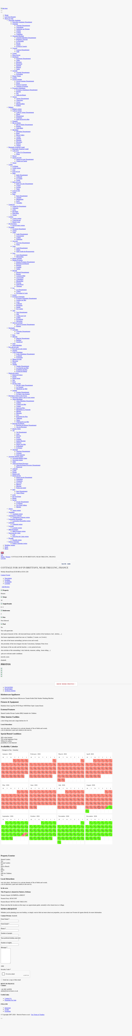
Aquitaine (11, 512)
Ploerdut (18, 140)
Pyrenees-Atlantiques (18, 88)
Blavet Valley (20, 135)
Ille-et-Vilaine (16, 123)
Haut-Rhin (15, 213)
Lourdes (18, 267)
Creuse (14, 53)
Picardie (11, 538)
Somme (14, 390)
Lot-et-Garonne (17, 79)
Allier (14, 462)
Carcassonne (20, 236)
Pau (17, 93)
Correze (14, 48)
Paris (13, 194)
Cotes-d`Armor (17, 111)
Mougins (19, 413)
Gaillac (18, 317)
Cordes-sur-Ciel (21, 316)
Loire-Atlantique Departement (25, 354)
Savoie (14, 500)
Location (7, 583)
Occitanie (11, 227)
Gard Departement (22, 248)
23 (18, 772)
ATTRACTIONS (10, 691)
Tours (18, 189)
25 (26, 772)
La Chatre (19, 178)
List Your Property (10, 17)
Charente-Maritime (18, 36)
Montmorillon (20, 104)
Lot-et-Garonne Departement (25, 81)
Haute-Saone (16, 378)
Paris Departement (21, 196)
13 (7, 768)
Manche (14, 336)
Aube (14, 210)
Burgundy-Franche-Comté (17, 147)
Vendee (14, 364)
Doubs (14, 376)
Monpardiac (20, 257)
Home (6, 15)
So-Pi (18, 201)
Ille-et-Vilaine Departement (24, 124)
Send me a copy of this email (12, 980)
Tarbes (18, 269)
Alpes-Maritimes (17, 399)
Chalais (18, 31)
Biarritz (18, 91)
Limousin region (17, 524)
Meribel (18, 507)
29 (15, 776)
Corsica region (16, 218)
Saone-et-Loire (16, 157)
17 (22, 768)
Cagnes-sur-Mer (21, 404)
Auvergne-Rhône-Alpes (19, 458)
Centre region (16, 168)
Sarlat (18, 69)
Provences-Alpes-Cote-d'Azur (18, 396)
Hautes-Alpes (16, 429)
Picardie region (17, 540)
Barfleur (18, 340)
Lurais (18, 180)
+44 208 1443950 (6, 989)
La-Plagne (19, 503)
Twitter (7, 1009)
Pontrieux (19, 117)
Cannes (18, 406)
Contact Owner (5, 575)
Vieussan (19, 286)
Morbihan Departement (23, 131)
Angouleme (19, 27)
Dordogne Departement (23, 58)
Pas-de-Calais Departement (24, 385)
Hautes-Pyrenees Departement (25, 262)
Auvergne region (17, 460)
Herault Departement (22, 272)
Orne (13, 343)
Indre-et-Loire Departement (24, 184)
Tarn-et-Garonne (17, 323)
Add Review (6, 587)
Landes (14, 77)
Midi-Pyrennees (13, 529)
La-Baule (19, 356)
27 (7, 776)
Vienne (14, 97)
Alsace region (16, 510)
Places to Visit (9, 18)
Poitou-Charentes (14, 542)
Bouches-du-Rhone (18, 423)
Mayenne (15, 361)
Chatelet (18, 197)
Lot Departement (21, 290)
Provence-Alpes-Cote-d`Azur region (23, 397)
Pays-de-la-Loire (14, 347)
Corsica (11, 217)
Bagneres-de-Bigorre (22, 263)
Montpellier (19, 281)
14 (11, 768)
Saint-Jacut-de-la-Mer (22, 119)
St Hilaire (15, 166)
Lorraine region (17, 528)
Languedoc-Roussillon (15, 519)
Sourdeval (19, 342)
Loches (18, 187)
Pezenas (18, 283)
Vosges (14, 215)
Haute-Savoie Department (24, 477)
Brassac (18, 326)
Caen (17, 333)
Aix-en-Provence (21, 427)
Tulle (17, 51)
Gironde (14, 71)
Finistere (15, 121)
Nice (17, 415)
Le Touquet (19, 387)
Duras (18, 83)
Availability (8, 582)
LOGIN (3, 558)
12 (3, 768)
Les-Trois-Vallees (21, 505)
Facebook (8, 1011)
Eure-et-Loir (16, 171)
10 (22, 764)
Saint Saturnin (20, 455)
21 (11, 772)
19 (3, 772)
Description (8, 578)
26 (3, 776)
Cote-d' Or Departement (23, 152)
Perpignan (19, 305)
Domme (18, 65)
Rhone (14, 498)
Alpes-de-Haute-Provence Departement (28, 465)
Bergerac (19, 62)
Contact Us (8, 998)
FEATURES (8, 689)
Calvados (15, 329)
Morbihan (15, 130)
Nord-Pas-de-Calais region (20, 536)
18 (26, 768)
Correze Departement (22, 50)
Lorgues (18, 439)
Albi (17, 314)
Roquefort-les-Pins (22, 416)
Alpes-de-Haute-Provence (20, 463)
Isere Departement (21, 491)
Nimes (18, 250)
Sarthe (14, 363)
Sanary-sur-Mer (21, 444)
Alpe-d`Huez (20, 493)
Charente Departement (23, 25)
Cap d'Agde (20, 277)
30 (18, 776)
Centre (11, 164)
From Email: (5, 924)
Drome (14, 472)
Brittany (11, 107)
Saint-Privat (19, 284)
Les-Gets (19, 482)
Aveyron (15, 241)
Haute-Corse (16, 222)
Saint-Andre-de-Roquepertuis (25, 251)
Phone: (3, 928)
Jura (13, 380)
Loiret (14, 192)
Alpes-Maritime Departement (25, 401)
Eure (13, 335)
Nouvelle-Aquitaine (15, 20)
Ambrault (19, 177)
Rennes (18, 126)
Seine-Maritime (17, 345)
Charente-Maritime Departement (26, 38)
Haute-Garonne (17, 258)
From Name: (5, 919)
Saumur (14, 350)
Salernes (18, 442)
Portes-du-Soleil (21, 488)
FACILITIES (9, 687)
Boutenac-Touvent (22, 39)
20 (7, 772)
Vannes (18, 145)
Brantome (19, 64)
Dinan (18, 114)
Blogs (6, 548)
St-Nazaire (19, 357)
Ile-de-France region (18, 225)
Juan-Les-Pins (20, 408)
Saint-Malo (19, 128)
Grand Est (12, 204)
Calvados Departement (23, 331)
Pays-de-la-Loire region (19, 349)
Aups (18, 434)
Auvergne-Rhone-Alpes (16, 456)
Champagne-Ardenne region (21, 517)
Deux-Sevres (16, 55)
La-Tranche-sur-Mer (22, 368)
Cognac (18, 32)
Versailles (19, 203)
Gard (13, 246)
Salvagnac (19, 321)
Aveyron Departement (23, 243)
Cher (13, 170)
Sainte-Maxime (21, 441)
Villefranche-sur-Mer (22, 422)
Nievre (14, 156)
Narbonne (19, 239)
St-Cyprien (19, 309)
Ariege (14, 230)
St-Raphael (19, 446)
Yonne (14, 163)
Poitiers (18, 105)
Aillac (18, 60)
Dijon (18, 154)
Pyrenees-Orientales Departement (26, 298)
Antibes (18, 402)
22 (15, 772)
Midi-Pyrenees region (19, 531)
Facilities (7, 580)
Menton (18, 411)
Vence (18, 420)
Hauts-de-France (14, 373)
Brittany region (17, 109)
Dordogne (15, 57)
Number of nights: (6, 943)
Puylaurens (19, 319)
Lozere (14, 295)
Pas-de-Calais (16, 383)
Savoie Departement (22, 502)
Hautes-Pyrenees (17, 260)
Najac (18, 244)
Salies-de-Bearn (21, 95)
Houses (72, 561)
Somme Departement (22, 392)
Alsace (11, 509)
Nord (14, 382)
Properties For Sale (10, 1000)
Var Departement (21, 432)
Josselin (18, 138)
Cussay (18, 185)
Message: (4, 947)
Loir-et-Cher (16, 190)
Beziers (18, 274)
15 (15, 768)
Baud (18, 133)
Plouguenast (20, 116)
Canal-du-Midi (20, 276)
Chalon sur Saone (21, 161)
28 (11, 776)
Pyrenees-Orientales (18, 296)
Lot (13, 288)
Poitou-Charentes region (19, 543)
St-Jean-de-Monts (21, 371)
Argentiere (19, 479)
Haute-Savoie (16, 475)
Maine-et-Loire (17, 359)
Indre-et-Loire (16, 182)
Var (13, 430)
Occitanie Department (19, 229)
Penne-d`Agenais (21, 84)
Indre (14, 173)
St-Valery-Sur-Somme (23, 394)
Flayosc (18, 436)
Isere (13, 489)
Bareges (18, 265)
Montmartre (19, 199)
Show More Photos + (66, 684)
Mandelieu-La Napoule (23, 409)
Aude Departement (22, 234)
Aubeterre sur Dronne (23, 29)
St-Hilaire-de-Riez (21, 369)
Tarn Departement (21, 312)
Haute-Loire (16, 474)
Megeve (18, 484)
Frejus (18, 437)
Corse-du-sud (16, 220)
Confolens (19, 34)
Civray (18, 102)
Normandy (12, 328)
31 (22, 776)
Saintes (18, 44)
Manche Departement (22, 338)
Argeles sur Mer (21, 300)
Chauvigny (19, 100)
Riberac (18, 67)
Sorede (18, 307)
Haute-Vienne (16, 76)
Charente (15, 24)
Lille (13, 535)
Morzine (18, 486)
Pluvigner (19, 142)
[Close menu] (1, 12)
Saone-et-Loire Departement (25, 159)
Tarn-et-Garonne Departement (25, 324)
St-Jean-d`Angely (21, 46)
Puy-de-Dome (16, 496)
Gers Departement (21, 255)
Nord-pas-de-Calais (14, 533)
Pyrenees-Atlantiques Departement (26, 90)
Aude (14, 232)
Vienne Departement (22, 98)
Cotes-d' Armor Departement (25, 112)
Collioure (19, 303)
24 (22, 772)
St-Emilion (19, 74)
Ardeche (15, 469)
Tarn (13, 310)
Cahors (18, 291)
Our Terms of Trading (37, 1014)
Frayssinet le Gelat (22, 293)
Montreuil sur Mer (21, 389)
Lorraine (11, 526)
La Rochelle (20, 41)
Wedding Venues (10, 545)
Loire (14, 495)
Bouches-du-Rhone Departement (26, 425)
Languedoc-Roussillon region (21, 521)
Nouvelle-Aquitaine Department (22, 22)
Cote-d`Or (15, 150)
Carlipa (18, 237)
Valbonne (19, 418)
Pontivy (18, 144)
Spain (6, 547)
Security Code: (6, 969)
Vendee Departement (22, 366)
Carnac (18, 137)
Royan (18, 43)
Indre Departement (22, 175)
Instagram (8, 1008)
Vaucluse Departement (23, 451)
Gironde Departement (22, 72)
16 (18, 768)
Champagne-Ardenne (15, 515)
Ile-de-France (13, 223)
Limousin (11, 522)
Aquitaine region (17, 514)
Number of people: (6, 933)
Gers (13, 253)
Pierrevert (19, 467)
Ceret (18, 302)
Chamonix (19, 481)
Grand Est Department (19, 206)
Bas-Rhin (15, 211)
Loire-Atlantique (17, 352)
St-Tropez (19, 448)
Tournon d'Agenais (22, 86)
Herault (14, 270)
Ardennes (15, 208)
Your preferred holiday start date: (11, 938)
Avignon (19, 453)
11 (26, 764)
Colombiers (19, 279)
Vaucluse (15, 449)
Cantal (14, 470)
